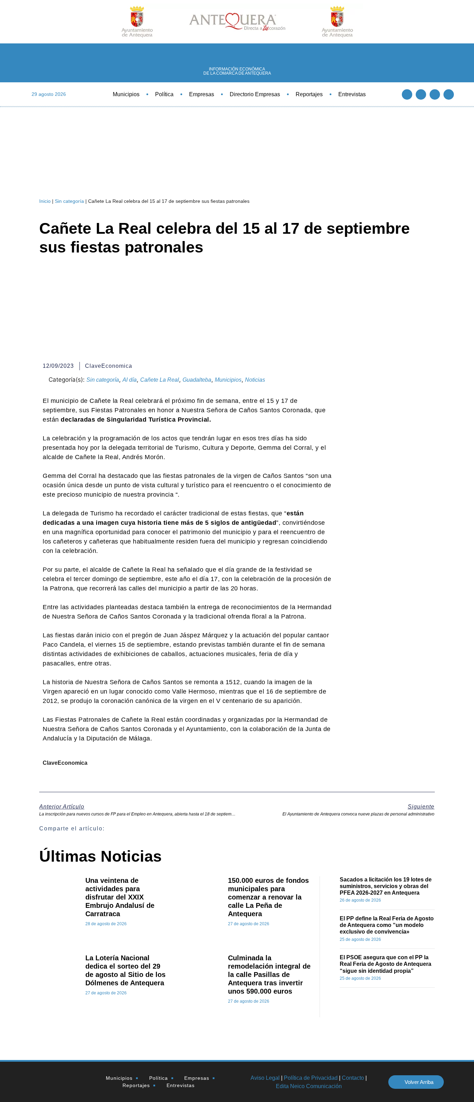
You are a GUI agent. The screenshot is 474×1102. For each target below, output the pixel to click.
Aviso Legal (265, 1078)
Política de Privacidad (311, 1078)
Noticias (255, 380)
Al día (129, 380)
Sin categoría (69, 201)
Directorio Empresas (255, 94)
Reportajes (309, 94)
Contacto (353, 1078)
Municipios (126, 94)
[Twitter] (421, 94)
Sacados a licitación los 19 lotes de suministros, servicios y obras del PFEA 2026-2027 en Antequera (386, 886)
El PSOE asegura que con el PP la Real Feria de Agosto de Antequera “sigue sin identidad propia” (385, 963)
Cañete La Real (159, 380)
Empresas (201, 94)
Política (164, 94)
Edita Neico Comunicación (309, 1086)
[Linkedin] (435, 94)
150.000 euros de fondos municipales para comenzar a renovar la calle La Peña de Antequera (268, 897)
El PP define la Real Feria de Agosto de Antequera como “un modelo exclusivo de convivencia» (387, 925)
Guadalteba (197, 380)
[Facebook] (407, 94)
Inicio (45, 201)
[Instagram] (448, 94)
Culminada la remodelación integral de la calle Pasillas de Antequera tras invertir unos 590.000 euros (269, 974)
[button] (255, 829)
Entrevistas (352, 94)
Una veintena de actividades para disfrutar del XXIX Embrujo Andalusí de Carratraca (119, 897)
